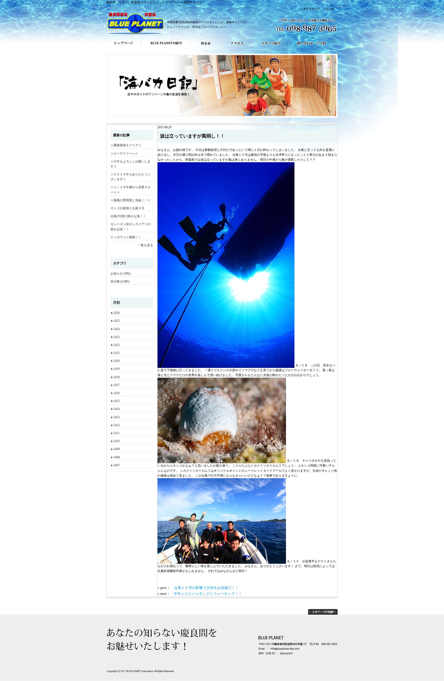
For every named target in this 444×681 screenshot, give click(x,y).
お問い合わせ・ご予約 (314, 47)
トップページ (123, 47)
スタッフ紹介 (271, 47)
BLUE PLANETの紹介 (165, 47)
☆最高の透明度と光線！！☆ (130, 200)
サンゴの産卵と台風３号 (127, 208)
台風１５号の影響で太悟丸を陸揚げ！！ (206, 588)
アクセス (237, 47)
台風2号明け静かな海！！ (128, 216)
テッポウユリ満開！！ (125, 237)
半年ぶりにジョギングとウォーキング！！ (208, 594)
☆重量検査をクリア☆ (125, 145)
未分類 (115, 281)
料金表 (206, 47)
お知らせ (116, 273)
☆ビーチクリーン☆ (124, 153)
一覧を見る (145, 245)
